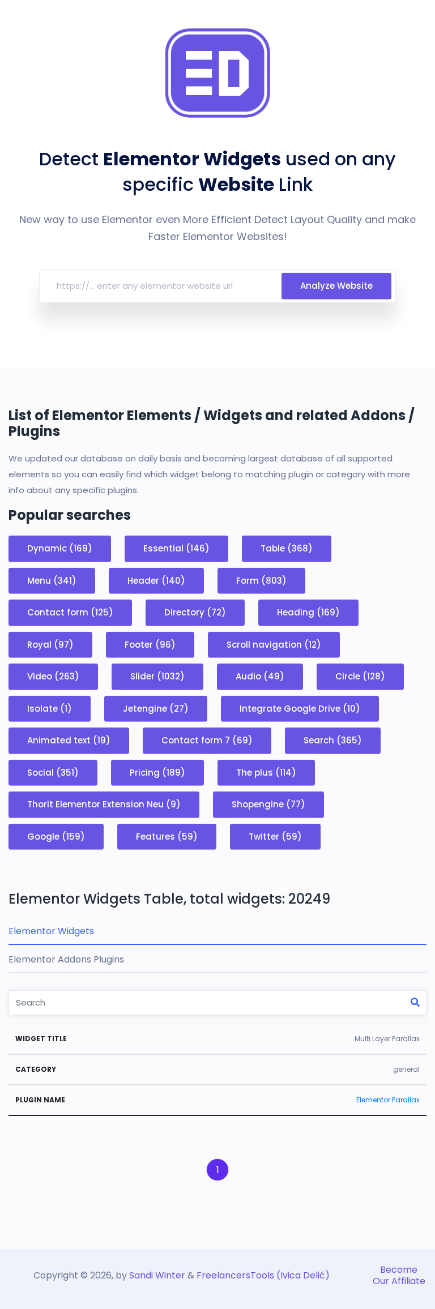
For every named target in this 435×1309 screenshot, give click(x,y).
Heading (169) (308, 612)
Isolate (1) (49, 708)
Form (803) (261, 580)
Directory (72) (195, 612)
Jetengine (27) (156, 708)
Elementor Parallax (388, 1100)
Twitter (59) (275, 836)
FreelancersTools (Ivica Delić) (263, 1275)
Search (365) (333, 740)
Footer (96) (150, 644)
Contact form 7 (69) (207, 740)
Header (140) (156, 580)
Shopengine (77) (268, 804)
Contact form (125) (70, 612)
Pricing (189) (157, 772)
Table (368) (287, 548)
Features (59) (167, 836)
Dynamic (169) (59, 548)
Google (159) (56, 836)
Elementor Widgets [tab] (51, 931)
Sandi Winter (157, 1275)
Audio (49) (260, 676)
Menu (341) (51, 580)
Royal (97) (50, 644)
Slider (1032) (157, 676)
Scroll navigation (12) (274, 644)
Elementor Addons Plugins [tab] (66, 959)
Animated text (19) (68, 740)
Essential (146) (176, 548)
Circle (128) (360, 676)
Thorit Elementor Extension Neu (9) (104, 804)
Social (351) (53, 772)
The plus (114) (266, 772)
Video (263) (53, 676)
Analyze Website (336, 286)
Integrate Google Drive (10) (300, 708)
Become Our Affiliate (399, 1275)
